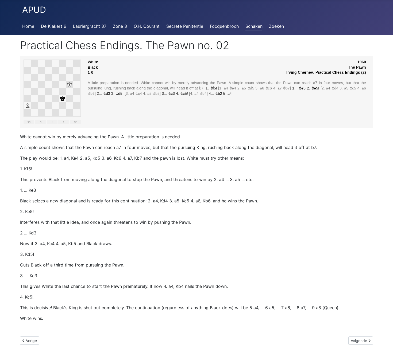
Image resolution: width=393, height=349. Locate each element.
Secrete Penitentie (184, 26)
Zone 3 (120, 26)
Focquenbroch (224, 26)
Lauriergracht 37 (89, 26)
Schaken (254, 26)
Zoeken (276, 26)
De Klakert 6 (53, 26)
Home (28, 26)
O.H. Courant (147, 26)
